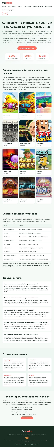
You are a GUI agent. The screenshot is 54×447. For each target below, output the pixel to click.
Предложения (48, 6)
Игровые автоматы (38, 6)
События (20, 6)
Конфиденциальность (35, 444)
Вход (5, 13)
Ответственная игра (19, 444)
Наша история (27, 6)
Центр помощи (12, 6)
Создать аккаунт (27, 417)
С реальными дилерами (8, 10)
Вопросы (4, 6)
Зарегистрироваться (27, 48)
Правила (27, 444)
